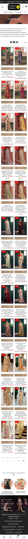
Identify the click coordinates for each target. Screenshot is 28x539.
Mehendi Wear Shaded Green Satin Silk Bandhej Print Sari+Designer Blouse (7, 278)
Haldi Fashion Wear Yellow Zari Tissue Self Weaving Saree (20, 139)
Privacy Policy (9, 532)
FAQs (16, 518)
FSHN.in (18, 516)
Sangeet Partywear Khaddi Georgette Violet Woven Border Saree (21, 74)
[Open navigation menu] (4, 7)
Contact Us (19, 529)
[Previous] (1, 12)
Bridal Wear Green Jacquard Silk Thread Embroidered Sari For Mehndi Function (21, 448)
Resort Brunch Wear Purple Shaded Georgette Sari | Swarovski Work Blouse (21, 312)
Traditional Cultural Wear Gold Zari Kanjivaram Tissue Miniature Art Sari (7, 381)
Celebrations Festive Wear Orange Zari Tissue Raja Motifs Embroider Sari (21, 381)
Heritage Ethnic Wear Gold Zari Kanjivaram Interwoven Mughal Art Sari (7, 414)
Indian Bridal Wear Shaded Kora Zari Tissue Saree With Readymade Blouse (7, 346)
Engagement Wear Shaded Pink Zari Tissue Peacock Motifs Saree (7, 173)
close (26, 1)
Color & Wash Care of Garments (13, 521)
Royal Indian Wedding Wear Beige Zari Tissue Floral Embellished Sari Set (21, 414)
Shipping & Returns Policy (9, 527)
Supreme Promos (21, 514)
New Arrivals (18, 12)
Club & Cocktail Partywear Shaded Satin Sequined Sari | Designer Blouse (21, 244)
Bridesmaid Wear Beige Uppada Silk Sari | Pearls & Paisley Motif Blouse (7, 244)
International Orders (9, 529)
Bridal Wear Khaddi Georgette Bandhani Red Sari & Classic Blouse (7, 107)
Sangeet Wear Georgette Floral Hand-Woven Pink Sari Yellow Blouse (21, 107)
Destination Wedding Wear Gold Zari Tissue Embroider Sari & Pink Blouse (20, 208)
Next (23, 461)
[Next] (26, 12)
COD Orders (21, 527)
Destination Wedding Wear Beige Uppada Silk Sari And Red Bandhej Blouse (21, 277)
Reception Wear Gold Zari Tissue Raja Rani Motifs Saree (20, 173)
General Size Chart (13, 524)
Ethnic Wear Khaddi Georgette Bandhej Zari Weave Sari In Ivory (7, 140)
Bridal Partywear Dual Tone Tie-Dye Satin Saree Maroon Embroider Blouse (7, 312)
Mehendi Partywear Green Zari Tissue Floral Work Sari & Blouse (7, 207)
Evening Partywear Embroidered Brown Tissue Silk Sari (7, 73)
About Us (11, 518)
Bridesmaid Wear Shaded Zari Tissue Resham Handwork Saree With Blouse (7, 448)
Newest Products (8, 12)
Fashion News (18, 532)
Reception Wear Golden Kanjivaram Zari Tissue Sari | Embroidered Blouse (21, 346)
